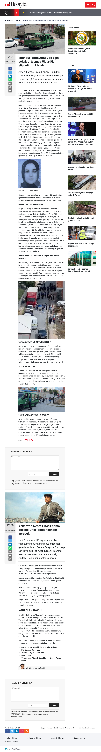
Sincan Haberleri (79, 738)
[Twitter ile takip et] (12, 731)
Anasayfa (10, 20)
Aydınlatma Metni (70, 728)
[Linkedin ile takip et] (16, 731)
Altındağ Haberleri (57, 738)
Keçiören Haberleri (35, 738)
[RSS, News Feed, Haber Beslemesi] (26, 731)
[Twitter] (10, 72)
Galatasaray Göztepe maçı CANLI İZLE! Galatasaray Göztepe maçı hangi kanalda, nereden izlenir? (50, 13)
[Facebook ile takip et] (7, 731)
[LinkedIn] (10, 76)
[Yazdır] (10, 87)
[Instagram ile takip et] (21, 731)
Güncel (18, 20)
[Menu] (87, 5)
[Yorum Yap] (10, 90)
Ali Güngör (30, 668)
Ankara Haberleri (12, 738)
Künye (43, 728)
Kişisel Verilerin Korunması (87, 728)
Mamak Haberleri (12, 741)
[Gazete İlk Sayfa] (16, 4)
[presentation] (11, 13)
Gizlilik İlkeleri (58, 728)
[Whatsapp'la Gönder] (10, 79)
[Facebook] (10, 68)
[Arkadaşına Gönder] (10, 83)
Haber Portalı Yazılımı (14, 749)
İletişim (49, 728)
